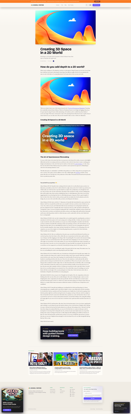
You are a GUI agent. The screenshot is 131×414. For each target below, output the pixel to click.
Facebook (73, 389)
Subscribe (92, 398)
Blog (65, 5)
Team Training (70, 5)
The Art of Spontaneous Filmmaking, (76, 108)
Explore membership (73, 335)
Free (62, 5)
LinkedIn (73, 394)
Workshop (78, 172)
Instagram (73, 392)
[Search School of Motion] (87, 5)
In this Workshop (78, 163)
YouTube (72, 395)
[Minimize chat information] (128, 403)
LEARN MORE (97, 1)
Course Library (52, 389)
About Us (61, 392)
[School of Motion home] (34, 388)
